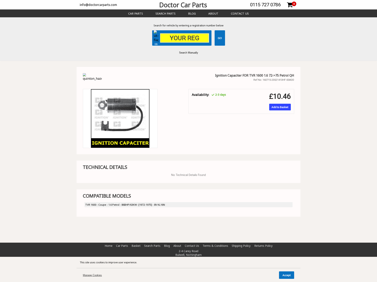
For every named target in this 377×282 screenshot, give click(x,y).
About (213, 13)
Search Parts (166, 13)
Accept (287, 275)
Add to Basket (280, 107)
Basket (136, 246)
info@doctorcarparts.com (98, 4)
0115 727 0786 (265, 4)
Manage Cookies (92, 275)
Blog (192, 13)
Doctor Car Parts (183, 5)
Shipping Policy (241, 246)
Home (109, 246)
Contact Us (240, 13)
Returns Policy (263, 246)
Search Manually (188, 52)
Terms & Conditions (215, 246)
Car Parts (135, 13)
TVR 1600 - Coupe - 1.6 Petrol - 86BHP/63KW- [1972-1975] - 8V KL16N (125, 204)
